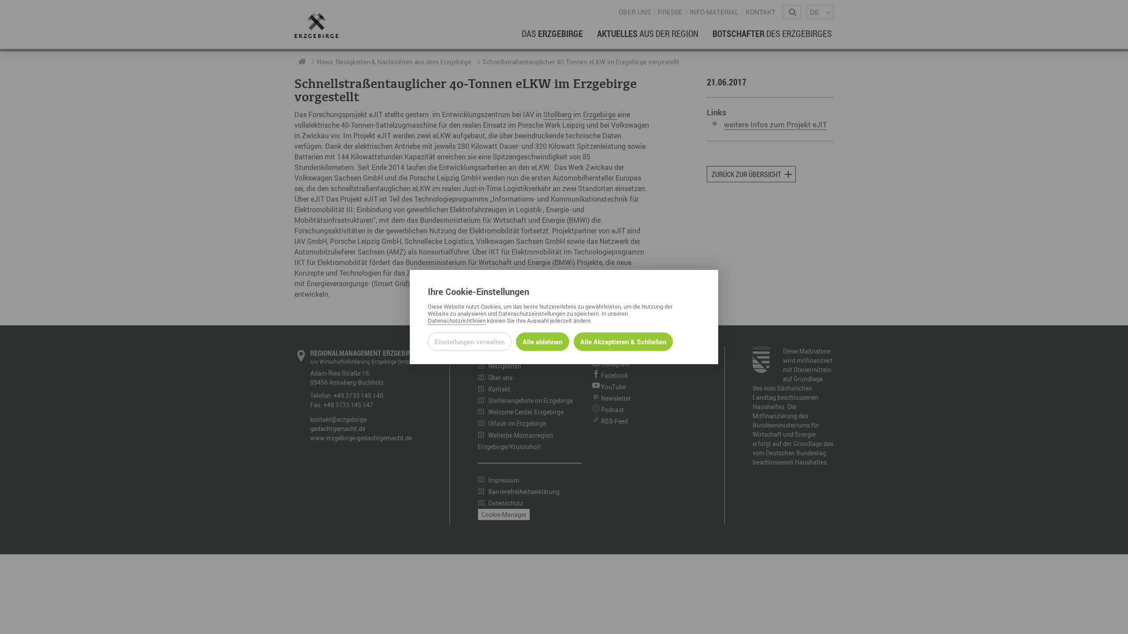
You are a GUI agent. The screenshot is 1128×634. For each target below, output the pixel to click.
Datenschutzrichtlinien (457, 320)
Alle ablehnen (542, 341)
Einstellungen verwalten (469, 341)
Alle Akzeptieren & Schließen (623, 341)
